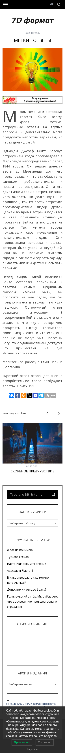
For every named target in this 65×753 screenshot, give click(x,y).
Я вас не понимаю (20, 550)
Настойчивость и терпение (26, 564)
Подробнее (32, 749)
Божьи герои (32, 33)
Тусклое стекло (18, 557)
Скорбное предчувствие (32, 471)
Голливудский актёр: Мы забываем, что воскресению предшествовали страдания (32, 601)
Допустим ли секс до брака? (26, 590)
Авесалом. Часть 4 (20, 571)
